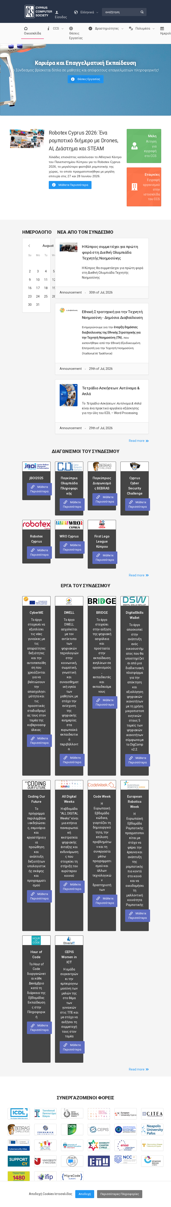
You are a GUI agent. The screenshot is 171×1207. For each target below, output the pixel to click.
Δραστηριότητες (107, 28)
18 (46, 288)
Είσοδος (61, 17)
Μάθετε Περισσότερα (73, 185)
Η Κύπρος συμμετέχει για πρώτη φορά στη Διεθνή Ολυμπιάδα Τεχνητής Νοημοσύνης (110, 252)
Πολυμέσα (143, 28)
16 (30, 288)
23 (30, 296)
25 (46, 296)
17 (38, 288)
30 (30, 304)
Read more (137, 441)
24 (38, 296)
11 (46, 280)
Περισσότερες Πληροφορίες (119, 1194)
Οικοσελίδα (32, 33)
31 (38, 304)
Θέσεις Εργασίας (76, 36)
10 (38, 280)
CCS (56, 28)
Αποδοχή (85, 1194)
